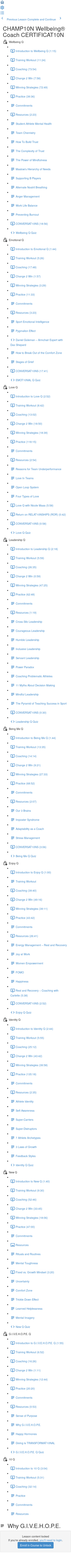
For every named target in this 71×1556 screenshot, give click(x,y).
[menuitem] (2, 9)
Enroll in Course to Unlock (35, 1545)
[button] (2, 3)
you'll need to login (51, 1540)
